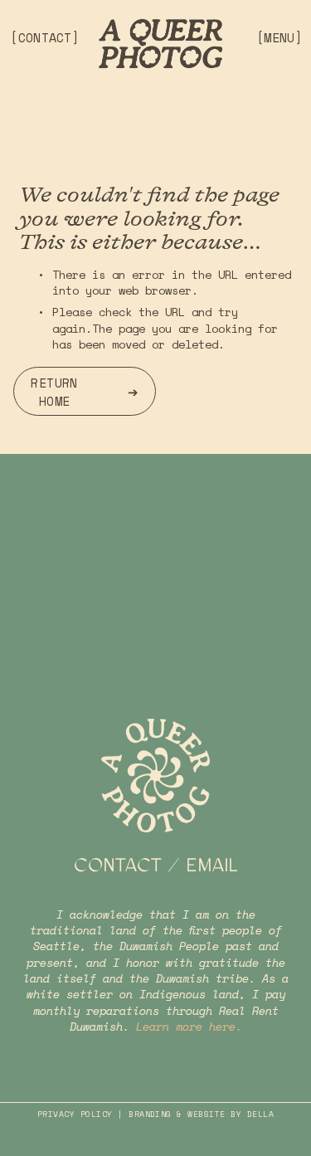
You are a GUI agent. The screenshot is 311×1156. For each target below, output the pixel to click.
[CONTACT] (45, 37)
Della (260, 1114)
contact (118, 865)
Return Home (54, 391)
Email (212, 865)
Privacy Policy (75, 1114)
